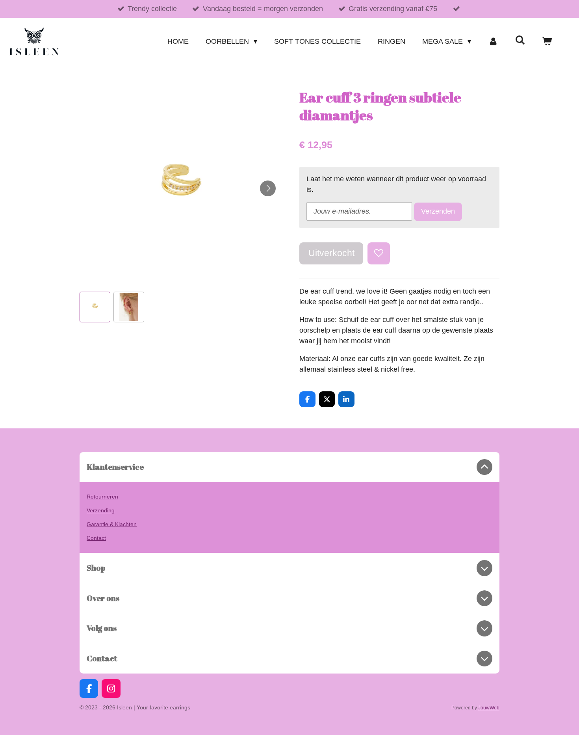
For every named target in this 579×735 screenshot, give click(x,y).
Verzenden (438, 211)
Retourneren (102, 496)
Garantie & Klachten (112, 524)
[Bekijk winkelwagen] (546, 41)
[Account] (492, 41)
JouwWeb (488, 707)
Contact (96, 538)
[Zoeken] (520, 40)
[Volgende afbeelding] (268, 188)
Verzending (101, 510)
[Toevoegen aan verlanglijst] (378, 253)
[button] (95, 307)
